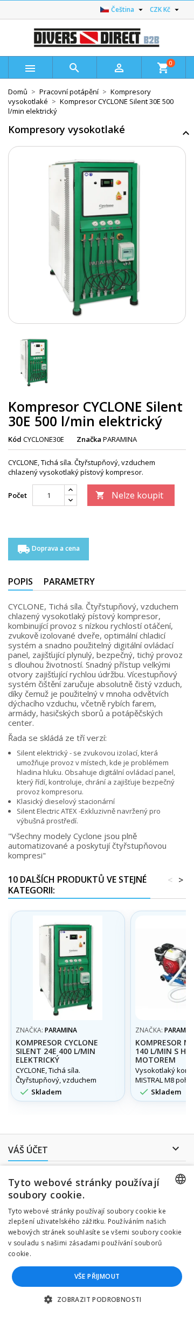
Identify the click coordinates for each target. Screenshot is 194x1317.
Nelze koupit (129, 495)
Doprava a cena (48, 549)
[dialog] (97, 1241)
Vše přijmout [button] (97, 1276)
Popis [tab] (20, 581)
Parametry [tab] (69, 581)
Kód (15, 439)
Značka (89, 439)
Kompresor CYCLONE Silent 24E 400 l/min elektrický (57, 1051)
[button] (96, 1299)
